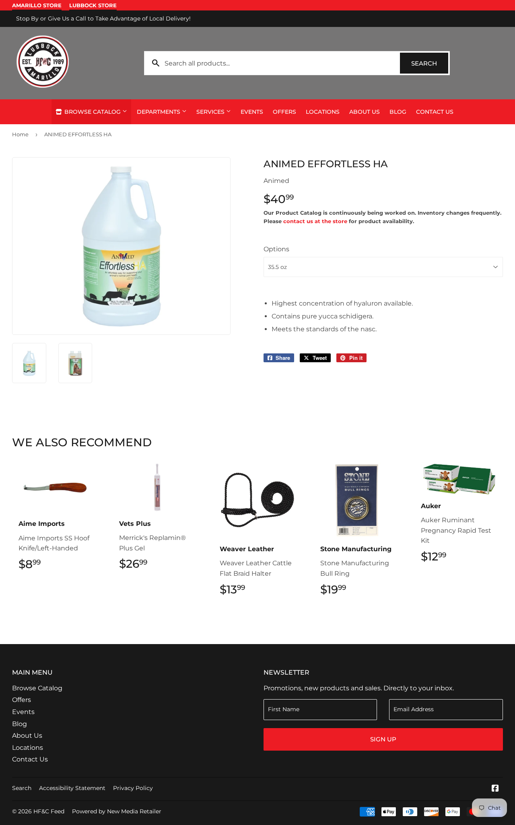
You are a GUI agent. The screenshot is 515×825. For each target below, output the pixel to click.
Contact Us (434, 112)
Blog (397, 112)
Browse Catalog (92, 112)
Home (20, 134)
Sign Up (383, 739)
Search (429, 63)
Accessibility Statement (72, 788)
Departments (159, 112)
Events (252, 112)
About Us (364, 112)
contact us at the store (315, 221)
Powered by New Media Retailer (116, 811)
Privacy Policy (133, 788)
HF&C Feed (48, 811)
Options (276, 249)
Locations (323, 112)
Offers (284, 112)
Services (211, 112)
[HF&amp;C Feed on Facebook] (495, 789)
